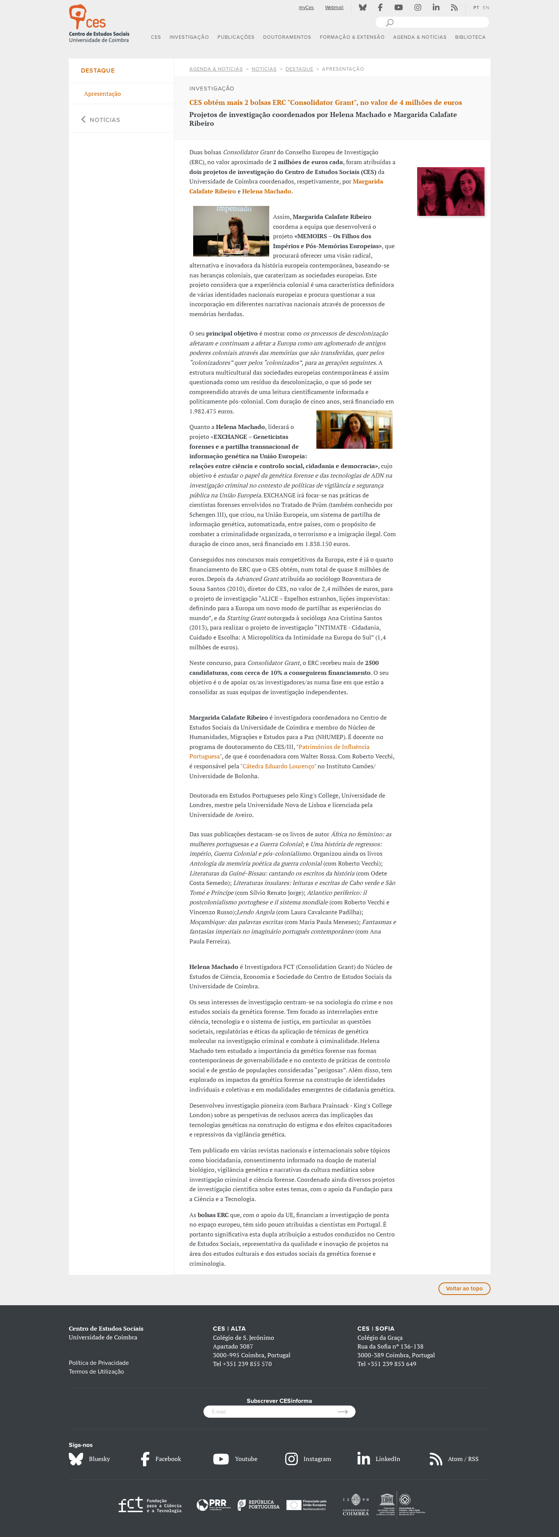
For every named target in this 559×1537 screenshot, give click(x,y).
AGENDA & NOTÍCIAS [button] (420, 37)
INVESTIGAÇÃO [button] (189, 37)
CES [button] (156, 37)
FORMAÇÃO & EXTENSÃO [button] (352, 37)
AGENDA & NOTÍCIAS (216, 69)
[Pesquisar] (389, 22)
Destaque (299, 69)
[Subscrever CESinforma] (347, 1412)
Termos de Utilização (96, 1372)
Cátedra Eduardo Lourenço (278, 766)
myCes (306, 8)
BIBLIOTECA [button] (470, 37)
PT (476, 7)
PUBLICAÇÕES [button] (236, 37)
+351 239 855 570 (247, 1364)
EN (486, 7)
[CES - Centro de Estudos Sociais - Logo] (99, 22)
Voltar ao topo (464, 1288)
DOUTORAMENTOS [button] (287, 37)
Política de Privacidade (99, 1363)
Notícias (264, 69)
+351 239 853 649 (391, 1364)
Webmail (334, 8)
